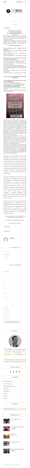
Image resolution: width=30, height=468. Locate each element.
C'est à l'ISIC (7, 226)
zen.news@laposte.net (8, 44)
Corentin (11, 238)
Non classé (15, 21)
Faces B (23, 352)
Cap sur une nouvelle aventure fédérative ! (17, 450)
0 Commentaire (6, 231)
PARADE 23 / (14, 434)
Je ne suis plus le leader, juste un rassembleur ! (18, 427)
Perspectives (6, 391)
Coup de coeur (6, 383)
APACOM (13, 354)
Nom (4, 287)
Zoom (4, 398)
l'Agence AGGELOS (8, 352)
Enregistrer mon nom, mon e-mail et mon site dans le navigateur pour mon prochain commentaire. (6, 313)
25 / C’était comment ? (16, 419)
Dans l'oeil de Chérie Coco (9, 386)
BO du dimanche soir (7, 381)
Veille (4, 396)
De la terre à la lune (15, 441)
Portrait (5, 393)
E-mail (5, 293)
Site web (5, 298)
